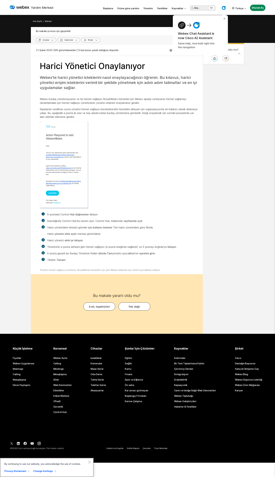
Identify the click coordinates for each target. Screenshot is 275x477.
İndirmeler (180, 358)
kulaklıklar (96, 358)
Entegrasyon (181, 374)
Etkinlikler (58, 390)
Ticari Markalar (161, 448)
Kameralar (96, 363)
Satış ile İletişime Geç (247, 369)
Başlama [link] (108, 8)
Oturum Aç (258, 7)
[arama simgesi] (192, 8)
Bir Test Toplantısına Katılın (189, 363)
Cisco (238, 358)
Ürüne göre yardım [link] (128, 8)
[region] (47, 467)
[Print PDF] (171, 50)
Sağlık (128, 363)
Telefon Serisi (98, 385)
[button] (224, 8)
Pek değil (134, 306)
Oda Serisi (96, 374)
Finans (128, 374)
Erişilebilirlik (180, 380)
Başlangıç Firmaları (135, 396)
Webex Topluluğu (183, 396)
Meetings (18, 369)
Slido (56, 380)
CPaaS (57, 401)
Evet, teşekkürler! (99, 306)
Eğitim (128, 358)
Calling (17, 374)
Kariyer (239, 390)
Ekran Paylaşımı (21, 385)
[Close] (89, 462)
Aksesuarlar (97, 390)
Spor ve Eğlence (134, 380)
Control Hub (60, 412)
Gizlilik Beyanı (133, 448)
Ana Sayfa (37, 21)
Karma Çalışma (133, 401)
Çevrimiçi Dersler (183, 369)
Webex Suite (60, 358)
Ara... (196, 8)
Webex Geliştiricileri (185, 401)
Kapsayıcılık (180, 385)
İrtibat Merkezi (61, 396)
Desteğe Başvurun (245, 363)
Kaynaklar (177, 8)
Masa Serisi (97, 369)
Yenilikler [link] (162, 8)
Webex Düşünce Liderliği (248, 380)
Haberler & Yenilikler (185, 407)
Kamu (128, 369)
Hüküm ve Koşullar (115, 448)
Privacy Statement (15, 471)
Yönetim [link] (148, 8)
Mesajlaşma (19, 380)
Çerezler (147, 448)
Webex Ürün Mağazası (247, 385)
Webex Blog (241, 374)
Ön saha (129, 385)
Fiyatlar (17, 358)
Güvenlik (58, 407)
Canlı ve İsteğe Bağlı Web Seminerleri (195, 390)
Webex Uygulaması (23, 363)
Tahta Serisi (97, 380)
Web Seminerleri (62, 385)
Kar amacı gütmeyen (136, 390)
